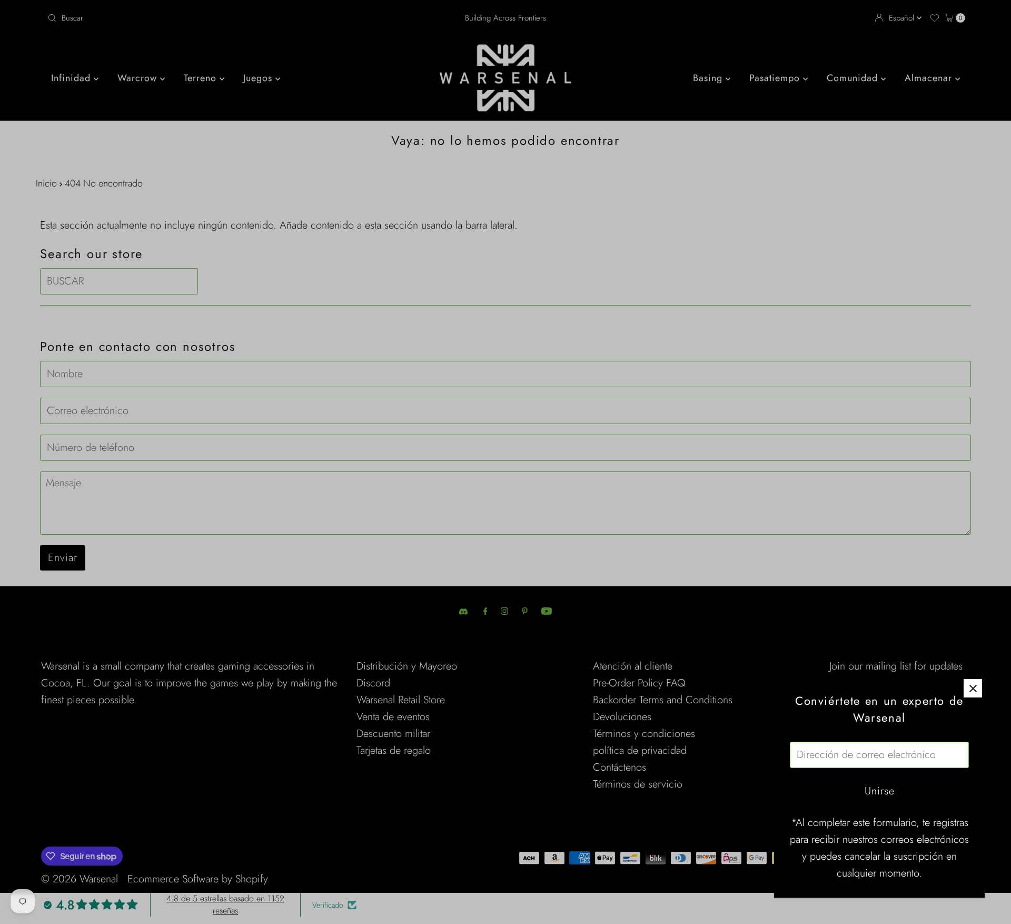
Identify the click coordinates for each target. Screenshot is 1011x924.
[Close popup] (973, 688)
